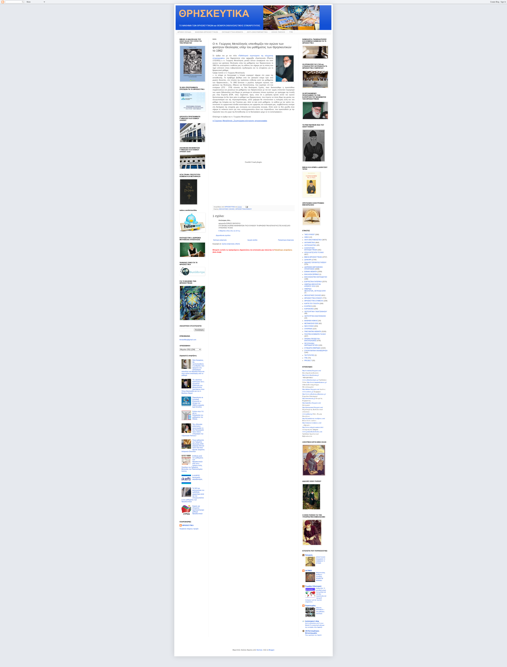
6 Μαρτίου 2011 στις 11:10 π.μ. (229, 231)
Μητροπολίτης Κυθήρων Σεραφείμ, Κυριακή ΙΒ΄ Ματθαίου (320, 576)
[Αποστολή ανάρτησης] (246, 207)
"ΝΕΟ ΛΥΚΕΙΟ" (309, 234)
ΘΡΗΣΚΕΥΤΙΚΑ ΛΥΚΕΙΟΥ (243, 209)
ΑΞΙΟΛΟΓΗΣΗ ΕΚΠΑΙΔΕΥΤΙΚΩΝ (310, 249)
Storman (259, 650)
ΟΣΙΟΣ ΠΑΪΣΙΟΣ (278, 32)
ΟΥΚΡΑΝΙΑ (308, 329)
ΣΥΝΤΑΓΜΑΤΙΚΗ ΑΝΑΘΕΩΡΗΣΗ (315, 351)
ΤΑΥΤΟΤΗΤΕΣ (309, 355)
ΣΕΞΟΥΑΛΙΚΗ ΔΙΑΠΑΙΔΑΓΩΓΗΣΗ (311, 344)
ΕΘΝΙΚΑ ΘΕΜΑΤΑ (310, 272)
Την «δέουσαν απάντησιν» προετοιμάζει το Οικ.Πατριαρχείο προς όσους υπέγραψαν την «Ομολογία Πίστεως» (193, 430)
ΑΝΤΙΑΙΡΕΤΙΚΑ (309, 242)
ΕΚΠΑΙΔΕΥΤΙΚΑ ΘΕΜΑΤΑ (232, 32)
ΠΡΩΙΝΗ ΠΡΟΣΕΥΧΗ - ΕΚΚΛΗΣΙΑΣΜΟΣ (312, 340)
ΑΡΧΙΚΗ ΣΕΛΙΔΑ (184, 32)
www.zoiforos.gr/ (307, 392)
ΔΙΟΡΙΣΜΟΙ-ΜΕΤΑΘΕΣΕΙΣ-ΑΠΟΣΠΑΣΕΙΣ (313, 268)
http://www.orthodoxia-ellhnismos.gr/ (314, 394)
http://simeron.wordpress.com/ (311, 423)
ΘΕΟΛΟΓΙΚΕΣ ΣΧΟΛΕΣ (227, 209)
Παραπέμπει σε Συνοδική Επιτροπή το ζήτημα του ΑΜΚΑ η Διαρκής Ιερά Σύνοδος (198, 402)
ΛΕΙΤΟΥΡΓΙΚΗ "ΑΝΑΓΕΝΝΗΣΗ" (315, 312)
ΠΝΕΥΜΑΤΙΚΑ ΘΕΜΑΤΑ (312, 331)
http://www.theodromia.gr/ (310, 375)
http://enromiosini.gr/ (308, 398)
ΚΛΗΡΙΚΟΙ (308, 306)
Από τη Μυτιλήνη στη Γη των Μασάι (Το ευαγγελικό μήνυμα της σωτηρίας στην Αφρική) (314, 625)
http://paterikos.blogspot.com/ (311, 403)
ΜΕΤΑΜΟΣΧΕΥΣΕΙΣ (311, 323)
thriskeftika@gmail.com (188, 340)
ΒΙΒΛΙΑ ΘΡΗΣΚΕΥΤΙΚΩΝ (313, 257)
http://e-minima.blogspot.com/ (311, 370)
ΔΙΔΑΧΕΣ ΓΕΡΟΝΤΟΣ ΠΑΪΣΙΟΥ (315, 262)
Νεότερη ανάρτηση (220, 240)
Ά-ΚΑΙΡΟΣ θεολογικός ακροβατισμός (197, 477)
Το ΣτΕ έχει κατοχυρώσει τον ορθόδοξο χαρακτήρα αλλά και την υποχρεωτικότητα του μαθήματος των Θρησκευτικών (193, 495)
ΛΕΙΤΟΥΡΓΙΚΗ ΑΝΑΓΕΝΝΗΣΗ (315, 316)
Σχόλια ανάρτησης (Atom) (231, 244)
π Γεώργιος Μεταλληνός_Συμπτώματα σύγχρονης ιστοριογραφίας (240, 121)
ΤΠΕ (291, 32)
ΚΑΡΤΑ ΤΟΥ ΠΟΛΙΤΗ (311, 303)
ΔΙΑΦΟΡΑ (307, 260)
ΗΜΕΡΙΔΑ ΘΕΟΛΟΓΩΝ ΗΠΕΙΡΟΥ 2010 (312, 285)
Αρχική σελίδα (252, 240)
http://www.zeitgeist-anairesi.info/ (312, 427)
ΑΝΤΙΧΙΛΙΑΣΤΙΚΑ (310, 245)
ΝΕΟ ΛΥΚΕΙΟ (309, 326)
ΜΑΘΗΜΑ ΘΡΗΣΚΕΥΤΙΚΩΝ (206, 32)
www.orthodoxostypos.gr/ (310, 380)
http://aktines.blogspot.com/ (311, 389)
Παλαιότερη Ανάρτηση (286, 240)
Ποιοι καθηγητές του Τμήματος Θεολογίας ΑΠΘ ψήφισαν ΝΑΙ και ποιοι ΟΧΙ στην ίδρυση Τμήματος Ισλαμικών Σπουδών (193, 445)
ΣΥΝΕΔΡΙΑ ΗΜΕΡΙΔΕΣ (312, 348)
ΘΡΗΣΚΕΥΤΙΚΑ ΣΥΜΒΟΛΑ (313, 301)
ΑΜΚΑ (306, 237)
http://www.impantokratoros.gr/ (317, 382)
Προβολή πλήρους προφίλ (189, 529)
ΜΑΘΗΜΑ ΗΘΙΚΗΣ (311, 321)
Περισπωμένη (310, 606)
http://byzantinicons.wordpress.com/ (313, 418)
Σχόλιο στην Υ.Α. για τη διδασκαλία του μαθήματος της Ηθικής (198, 415)
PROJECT (308, 360)
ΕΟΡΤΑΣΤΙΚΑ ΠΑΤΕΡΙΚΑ (313, 282)
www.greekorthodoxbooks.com (312, 432)
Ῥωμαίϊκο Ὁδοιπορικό (313, 586)
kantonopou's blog (312, 621)
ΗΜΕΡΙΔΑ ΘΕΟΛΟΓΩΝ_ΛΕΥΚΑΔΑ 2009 (315, 290)
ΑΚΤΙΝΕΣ (308, 571)
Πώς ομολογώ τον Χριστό (313, 635)
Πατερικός (309, 555)
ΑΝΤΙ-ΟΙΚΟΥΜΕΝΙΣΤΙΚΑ (257, 32)
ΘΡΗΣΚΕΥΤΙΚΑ (188, 525)
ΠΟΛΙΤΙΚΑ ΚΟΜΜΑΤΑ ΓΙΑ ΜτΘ (315, 334)
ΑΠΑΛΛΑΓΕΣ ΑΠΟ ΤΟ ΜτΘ (313, 252)
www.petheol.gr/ (307, 414)
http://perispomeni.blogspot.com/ (312, 407)
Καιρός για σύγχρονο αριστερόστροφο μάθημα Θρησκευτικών (198, 510)
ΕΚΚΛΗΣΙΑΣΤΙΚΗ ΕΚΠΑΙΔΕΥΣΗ (315, 277)
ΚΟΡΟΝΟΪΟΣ (309, 309)
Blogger (271, 650)
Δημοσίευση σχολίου (223, 235)
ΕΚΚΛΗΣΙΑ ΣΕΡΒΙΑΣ (311, 274)
